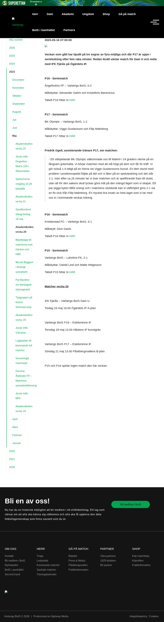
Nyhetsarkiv (11, 565)
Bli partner (106, 565)
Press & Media (77, 560)
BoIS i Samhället (43, 30)
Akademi (68, 14)
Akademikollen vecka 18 (24, 408)
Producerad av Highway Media (50, 616)
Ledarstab (42, 560)
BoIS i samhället (14, 569)
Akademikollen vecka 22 (24, 146)
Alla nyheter (16, 39)
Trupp (40, 556)
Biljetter (73, 556)
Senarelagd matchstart (22, 360)
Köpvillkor (138, 560)
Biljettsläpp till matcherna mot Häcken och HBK (24, 247)
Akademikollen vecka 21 (24, 199)
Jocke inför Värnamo (22, 330)
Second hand (12, 574)
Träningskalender (47, 574)
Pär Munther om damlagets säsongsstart (24, 285)
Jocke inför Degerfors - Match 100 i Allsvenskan (22, 163)
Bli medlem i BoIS (130, 504)
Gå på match (127, 14)
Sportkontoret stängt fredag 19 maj (23, 214)
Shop (106, 14)
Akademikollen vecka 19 (24, 317)
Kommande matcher (48, 565)
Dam (50, 14)
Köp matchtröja (140, 556)
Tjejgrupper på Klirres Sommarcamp (24, 302)
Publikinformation (78, 569)
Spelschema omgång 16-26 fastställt (24, 184)
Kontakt (9, 556)
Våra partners (108, 556)
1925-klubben (108, 560)
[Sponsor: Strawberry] (36, 2)
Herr (35, 14)
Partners (69, 30)
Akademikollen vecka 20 (25, 229)
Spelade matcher (46, 569)
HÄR (72, 100)
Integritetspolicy (138, 616)
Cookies (153, 616)
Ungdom (88, 14)
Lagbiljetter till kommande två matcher (24, 345)
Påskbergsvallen (78, 565)
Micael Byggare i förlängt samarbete (24, 267)
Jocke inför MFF (22, 396)
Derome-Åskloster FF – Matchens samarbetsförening (26, 378)
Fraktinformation (141, 565)
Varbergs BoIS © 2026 (16, 616)
